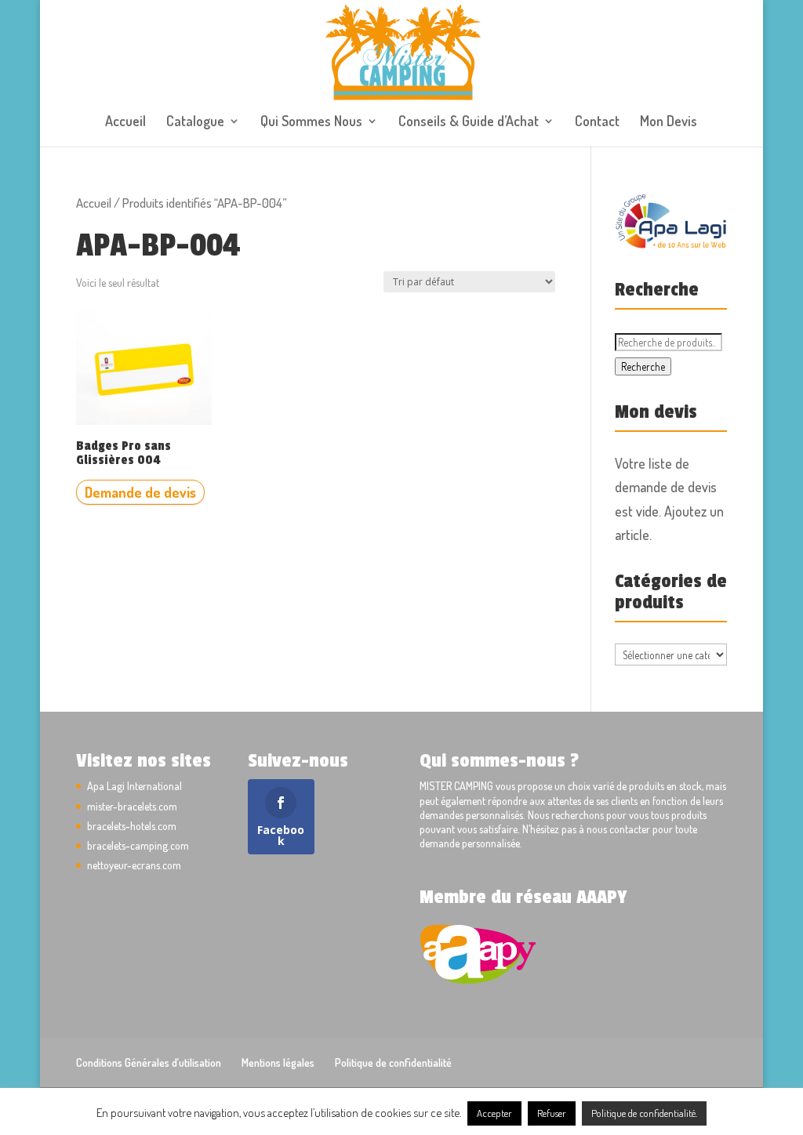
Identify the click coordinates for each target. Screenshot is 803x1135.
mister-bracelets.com (132, 806)
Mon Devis (668, 122)
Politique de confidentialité (393, 1062)
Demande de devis (140, 492)
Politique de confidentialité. (644, 1113)
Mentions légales (278, 1062)
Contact (597, 122)
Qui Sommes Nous (311, 122)
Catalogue (195, 122)
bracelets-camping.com (138, 845)
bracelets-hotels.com (131, 825)
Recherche (643, 366)
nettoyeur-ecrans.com (134, 865)
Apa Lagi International (134, 785)
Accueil (125, 122)
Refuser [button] (551, 1113)
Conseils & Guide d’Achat (468, 122)
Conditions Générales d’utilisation (148, 1062)
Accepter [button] (494, 1113)
